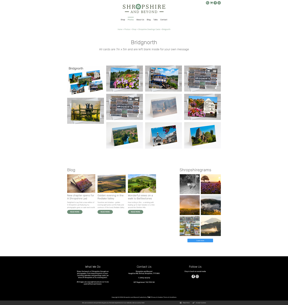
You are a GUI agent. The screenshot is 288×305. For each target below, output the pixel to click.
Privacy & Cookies (157, 297)
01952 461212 (145, 278)
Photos (127, 29)
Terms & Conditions (170, 297)
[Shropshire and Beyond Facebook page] (215, 3)
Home (120, 29)
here (143, 303)
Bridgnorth (166, 29)
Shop (134, 29)
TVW (148, 297)
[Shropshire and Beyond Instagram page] (219, 3)
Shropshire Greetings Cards (149, 29)
